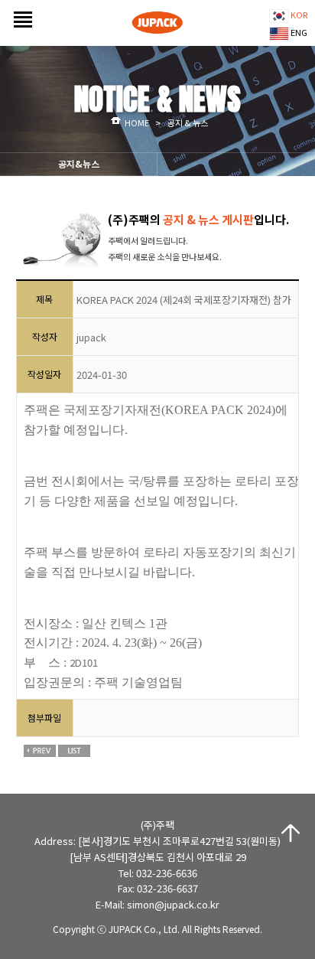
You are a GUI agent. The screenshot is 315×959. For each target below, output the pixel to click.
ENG (298, 32)
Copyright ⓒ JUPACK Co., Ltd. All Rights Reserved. (157, 928)
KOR (298, 14)
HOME (137, 122)
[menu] (19, 13)
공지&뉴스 (78, 163)
